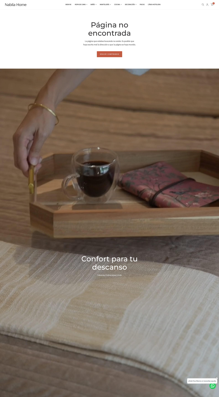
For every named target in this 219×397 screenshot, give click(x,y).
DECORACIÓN (130, 4)
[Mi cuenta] (207, 4)
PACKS (142, 4)
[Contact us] (212, 386)
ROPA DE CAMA (80, 4)
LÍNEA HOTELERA (154, 4)
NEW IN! (68, 4)
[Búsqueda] (203, 4)
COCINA (117, 4)
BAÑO (93, 4)
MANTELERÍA (104, 4)
